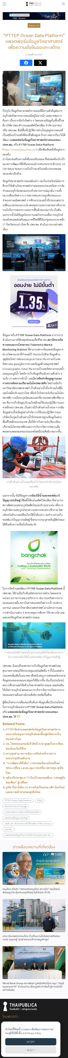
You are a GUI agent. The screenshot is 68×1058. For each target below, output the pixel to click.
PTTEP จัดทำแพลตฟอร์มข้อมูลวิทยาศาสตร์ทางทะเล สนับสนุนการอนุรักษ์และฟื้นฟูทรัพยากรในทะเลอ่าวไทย (33, 734)
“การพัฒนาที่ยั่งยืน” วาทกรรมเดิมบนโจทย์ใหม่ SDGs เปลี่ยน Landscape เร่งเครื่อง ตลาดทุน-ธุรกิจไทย (34, 767)
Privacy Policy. (34, 1032)
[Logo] (34, 4)
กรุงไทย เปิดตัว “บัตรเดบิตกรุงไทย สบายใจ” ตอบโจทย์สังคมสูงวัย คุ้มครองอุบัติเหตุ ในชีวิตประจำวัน (31, 890)
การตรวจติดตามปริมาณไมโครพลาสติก (22, 811)
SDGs (39, 800)
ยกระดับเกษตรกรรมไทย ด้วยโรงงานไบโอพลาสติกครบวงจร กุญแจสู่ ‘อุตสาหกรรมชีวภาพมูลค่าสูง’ (31, 937)
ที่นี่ (18, 716)
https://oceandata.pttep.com (20, 149)
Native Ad (34, 25)
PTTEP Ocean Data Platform (18, 800)
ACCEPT (31, 1041)
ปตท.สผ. (9, 829)
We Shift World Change (16, 806)
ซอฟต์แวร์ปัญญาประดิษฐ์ (16, 817)
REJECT (30, 1050)
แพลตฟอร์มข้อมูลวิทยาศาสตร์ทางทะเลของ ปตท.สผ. (28, 834)
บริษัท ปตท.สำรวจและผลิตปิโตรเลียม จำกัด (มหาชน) (28, 823)
